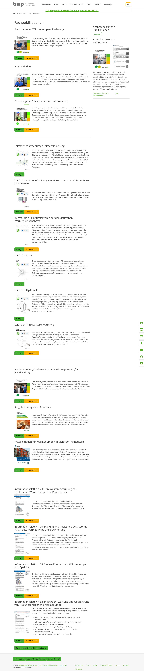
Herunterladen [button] (32, 58)
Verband (98, 4)
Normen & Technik (76, 4)
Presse (89, 4)
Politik (64, 4)
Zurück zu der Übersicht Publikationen (31, 648)
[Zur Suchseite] (128, 4)
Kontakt (97, 34)
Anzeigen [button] (19, 58)
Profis (56, 4)
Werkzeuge (108, 4)
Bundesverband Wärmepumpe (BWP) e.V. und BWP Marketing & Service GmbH (42, 665)
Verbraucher (46, 4)
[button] (22, 43)
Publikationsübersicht (101, 93)
